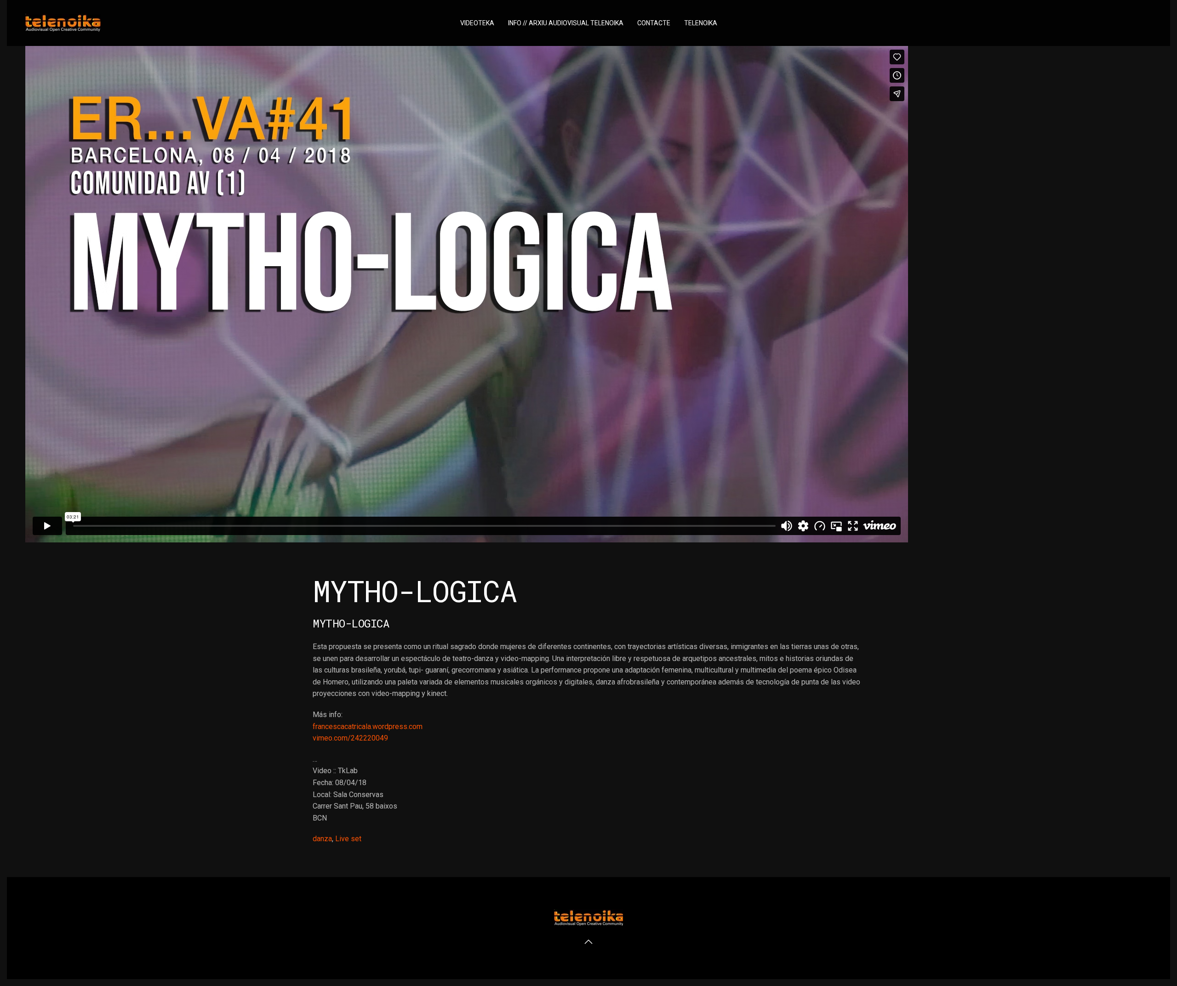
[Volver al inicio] (63, 23)
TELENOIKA (700, 23)
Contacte (653, 23)
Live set (348, 838)
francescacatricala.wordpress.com (368, 726)
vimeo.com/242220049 (350, 738)
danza (322, 838)
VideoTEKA (477, 23)
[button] (588, 941)
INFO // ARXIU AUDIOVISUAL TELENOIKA (565, 23)
